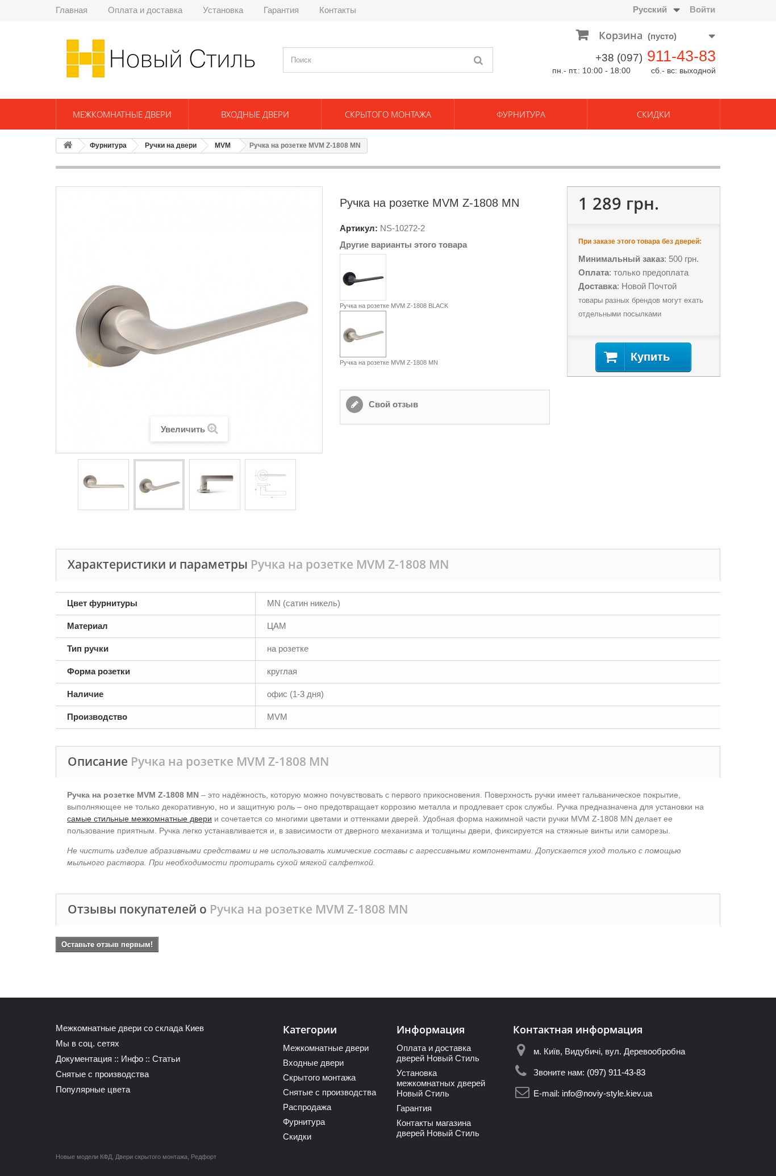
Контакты (337, 10)
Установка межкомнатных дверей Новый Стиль (441, 1083)
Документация (84, 1059)
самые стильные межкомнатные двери (139, 818)
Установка (223, 10)
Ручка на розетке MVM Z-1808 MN (389, 362)
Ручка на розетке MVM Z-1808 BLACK (394, 305)
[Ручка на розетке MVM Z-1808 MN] (103, 485)
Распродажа (307, 1107)
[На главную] (67, 146)
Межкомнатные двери (122, 114)
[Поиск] (479, 60)
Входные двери (255, 114)
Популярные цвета (93, 1089)
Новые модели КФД (84, 1156)
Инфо (132, 1059)
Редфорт (203, 1156)
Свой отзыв (392, 404)
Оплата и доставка (145, 10)
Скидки (653, 114)
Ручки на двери (171, 145)
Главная (71, 10)
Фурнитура (521, 114)
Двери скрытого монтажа (151, 1156)
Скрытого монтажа (388, 114)
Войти (702, 9)
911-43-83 (681, 56)
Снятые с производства (102, 1074)
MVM (223, 145)
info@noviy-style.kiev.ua (607, 1093)
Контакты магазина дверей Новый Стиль (438, 1128)
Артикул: (359, 228)
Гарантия (281, 10)
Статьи (166, 1059)
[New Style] (161, 58)
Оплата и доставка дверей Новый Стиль (438, 1053)
